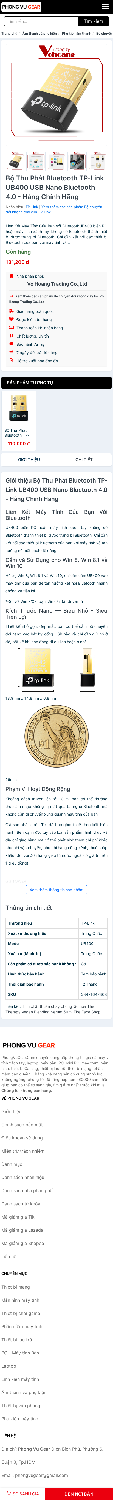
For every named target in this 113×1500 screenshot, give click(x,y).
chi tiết (84, 459)
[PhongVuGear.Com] (29, 6)
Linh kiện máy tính (20, 1379)
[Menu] (105, 6)
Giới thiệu (29, 459)
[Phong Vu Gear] (28, 1045)
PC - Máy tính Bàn (20, 1353)
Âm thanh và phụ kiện (39, 33)
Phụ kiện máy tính (19, 1418)
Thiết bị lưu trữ (16, 1339)
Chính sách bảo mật (22, 1124)
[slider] (15, 161)
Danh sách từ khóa (20, 1203)
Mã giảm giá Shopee (22, 1243)
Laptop (8, 1366)
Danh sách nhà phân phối (27, 1190)
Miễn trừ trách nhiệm (22, 1151)
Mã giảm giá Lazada (22, 1230)
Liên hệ (8, 1256)
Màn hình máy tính (20, 1300)
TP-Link (32, 207)
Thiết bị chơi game (20, 1313)
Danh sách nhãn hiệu (22, 1177)
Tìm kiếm (93, 21)
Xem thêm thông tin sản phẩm (56, 889)
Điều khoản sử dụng (22, 1138)
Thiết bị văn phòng (20, 1405)
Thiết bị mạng (15, 1287)
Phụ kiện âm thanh (76, 33)
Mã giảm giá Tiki (18, 1217)
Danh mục (11, 1164)
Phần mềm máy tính (21, 1326)
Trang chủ (9, 33)
